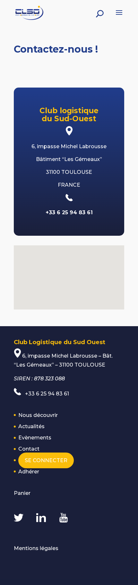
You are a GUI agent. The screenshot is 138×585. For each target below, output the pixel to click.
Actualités (31, 426)
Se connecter (46, 460)
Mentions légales (36, 548)
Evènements (34, 438)
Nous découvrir (38, 415)
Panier (22, 493)
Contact (28, 449)
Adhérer (28, 472)
